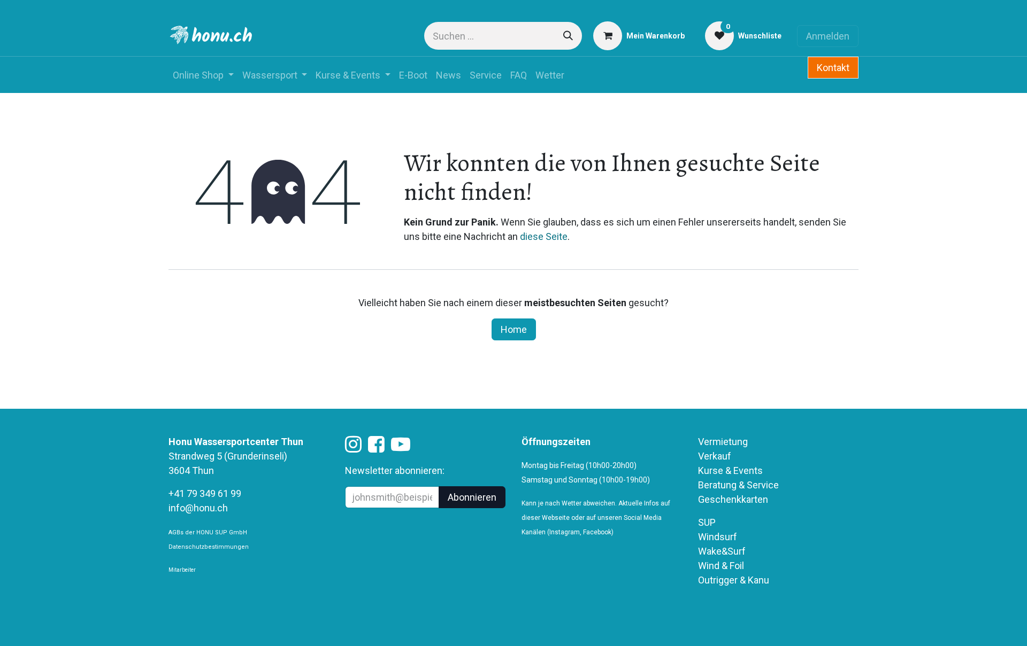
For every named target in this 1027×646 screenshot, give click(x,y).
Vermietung (723, 441)
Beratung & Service (738, 485)
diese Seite (544, 236)
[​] (353, 447)
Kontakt (833, 67)
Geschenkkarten (733, 499)
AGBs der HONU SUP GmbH (207, 532)
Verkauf (714, 456)
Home (514, 329)
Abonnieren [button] (472, 497)
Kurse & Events (730, 470)
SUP (707, 522)
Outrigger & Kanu (734, 580)
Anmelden (827, 36)
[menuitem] (203, 75)
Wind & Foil (721, 565)
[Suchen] (568, 36)
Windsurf (717, 536)
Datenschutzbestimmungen (208, 546)
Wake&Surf (722, 551)
